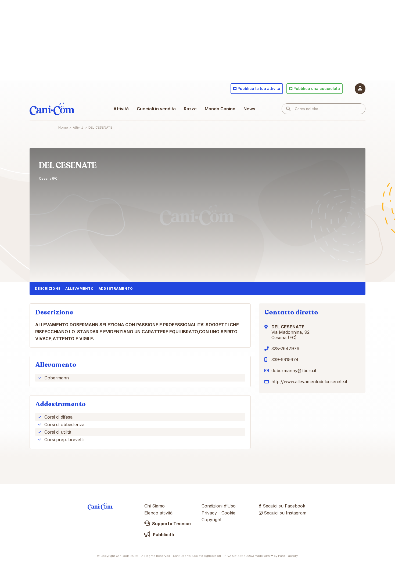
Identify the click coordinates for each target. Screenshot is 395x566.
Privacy (209, 513)
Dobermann (56, 377)
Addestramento (116, 288)
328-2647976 (285, 348)
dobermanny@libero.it (293, 370)
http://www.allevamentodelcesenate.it (309, 381)
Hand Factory (288, 556)
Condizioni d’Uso (219, 506)
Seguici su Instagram (284, 513)
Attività (121, 108)
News (249, 108)
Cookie (228, 513)
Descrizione (47, 288)
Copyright (211, 519)
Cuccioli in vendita (156, 108)
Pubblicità (163, 534)
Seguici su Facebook (283, 506)
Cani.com (52, 108)
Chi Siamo (154, 506)
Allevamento (79, 288)
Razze (190, 108)
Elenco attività (158, 513)
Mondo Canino (220, 108)
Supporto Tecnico (171, 523)
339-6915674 (285, 359)
